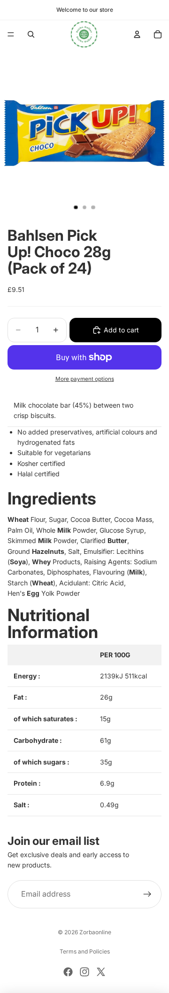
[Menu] (11, 34)
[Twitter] (101, 971)
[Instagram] (84, 971)
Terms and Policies (85, 951)
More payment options (84, 379)
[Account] (137, 34)
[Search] (31, 34)
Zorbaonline (95, 932)
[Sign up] (147, 894)
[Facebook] (68, 971)
